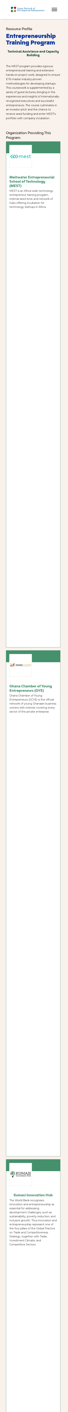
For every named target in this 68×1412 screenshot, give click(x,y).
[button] (48, 6)
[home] (26, 10)
